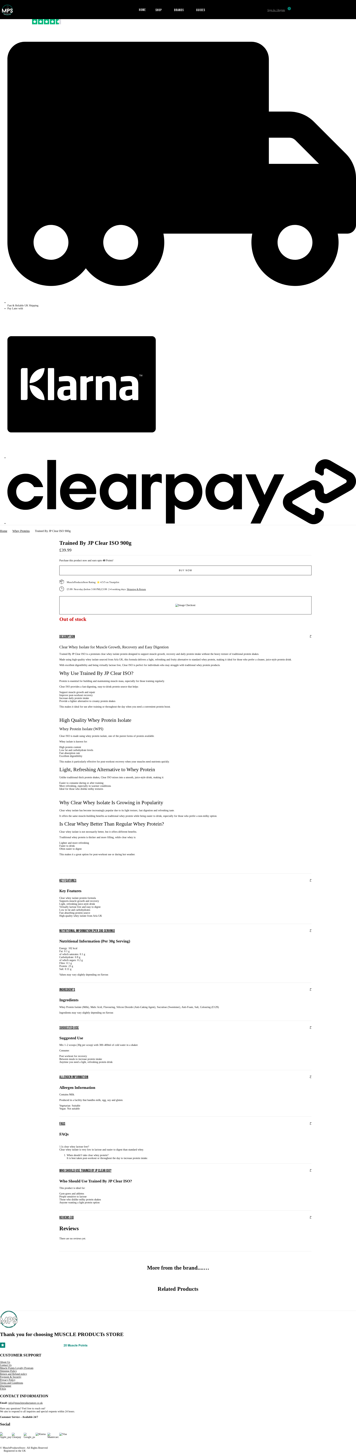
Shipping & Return (136, 1434)
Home (3, 531)
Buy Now (185, 1415)
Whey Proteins (21, 531)
